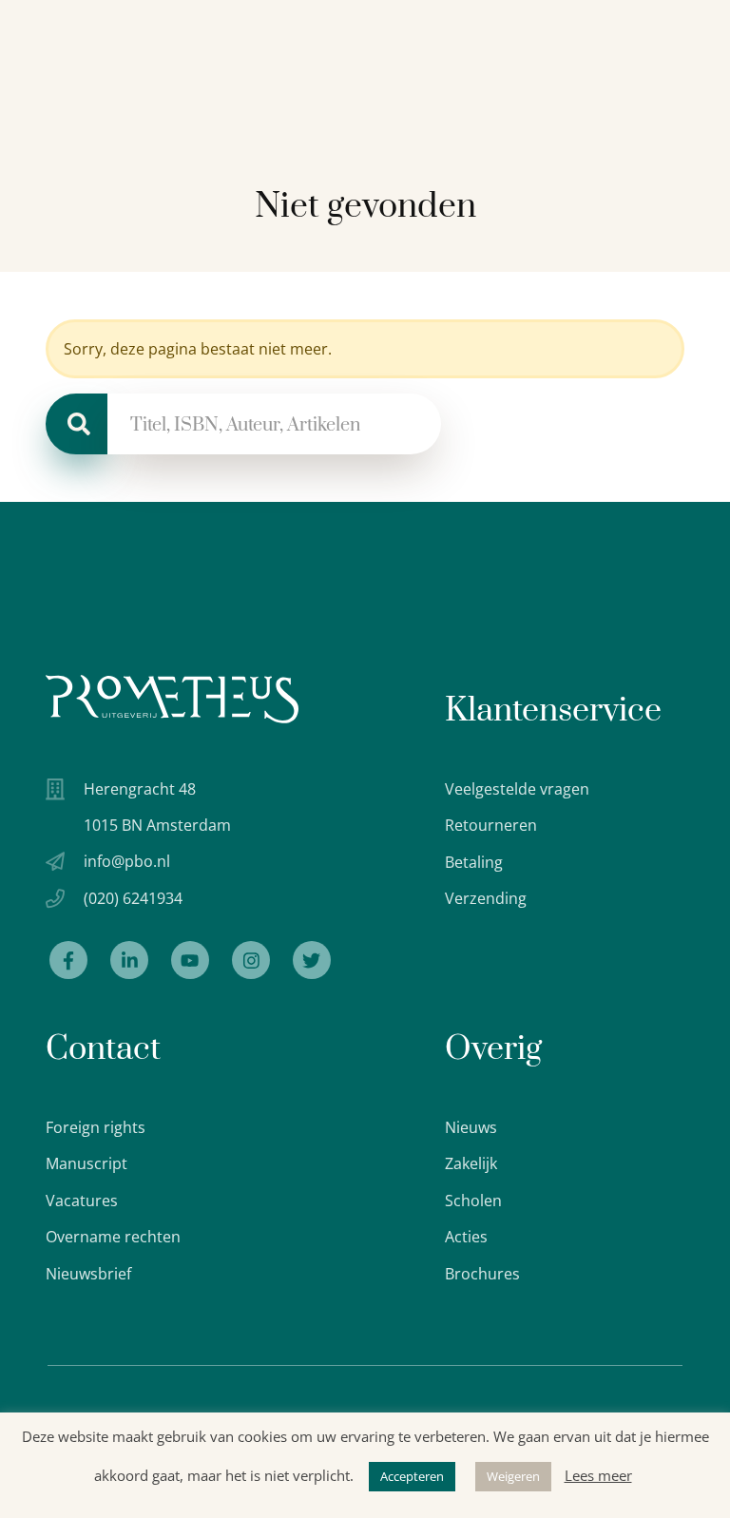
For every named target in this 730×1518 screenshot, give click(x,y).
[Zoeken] (76, 424)
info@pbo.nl (127, 861)
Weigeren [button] (513, 1476)
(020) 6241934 (133, 898)
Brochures (482, 1273)
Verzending (486, 898)
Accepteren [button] (412, 1476)
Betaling (474, 862)
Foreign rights (95, 1127)
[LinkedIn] (129, 960)
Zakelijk (471, 1163)
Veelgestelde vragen (517, 788)
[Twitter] (312, 960)
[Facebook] (68, 960)
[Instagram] (251, 960)
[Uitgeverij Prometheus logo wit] (172, 699)
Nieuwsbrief (88, 1273)
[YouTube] (190, 960)
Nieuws (471, 1127)
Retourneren (491, 825)
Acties (466, 1236)
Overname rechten (113, 1236)
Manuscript (86, 1163)
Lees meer (598, 1475)
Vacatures (82, 1200)
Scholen (473, 1200)
